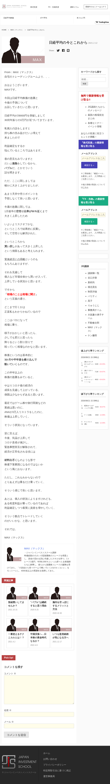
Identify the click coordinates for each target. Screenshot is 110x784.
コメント (10, 673)
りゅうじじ (93, 305)
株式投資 (33, 7)
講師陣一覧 (93, 273)
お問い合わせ (50, 759)
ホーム (46, 753)
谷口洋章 (92, 278)
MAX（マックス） (16, 30)
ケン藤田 (92, 335)
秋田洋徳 (92, 291)
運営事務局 (49, 776)
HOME (4, 30)
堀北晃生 (92, 287)
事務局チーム (95, 310)
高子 (90, 301)
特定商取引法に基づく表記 (57, 770)
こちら (85, 187)
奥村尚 (91, 282)
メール (9, 722)
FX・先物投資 (53, 7)
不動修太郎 (93, 323)
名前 (7, 710)
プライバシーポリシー (54, 765)
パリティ (92, 296)
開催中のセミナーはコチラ (96, 7)
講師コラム (74, 7)
